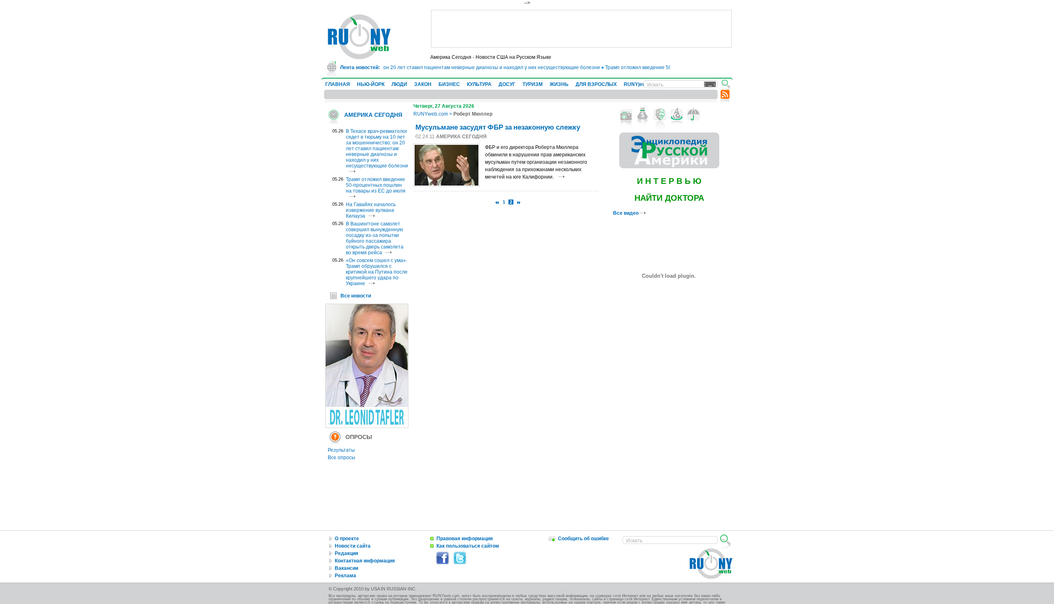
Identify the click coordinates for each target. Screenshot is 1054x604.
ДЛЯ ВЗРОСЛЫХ (596, 84)
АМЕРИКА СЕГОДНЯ (373, 115)
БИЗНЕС (449, 84)
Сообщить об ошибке (583, 538)
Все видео (626, 213)
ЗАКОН (422, 84)
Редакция (346, 553)
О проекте (347, 538)
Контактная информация (365, 561)
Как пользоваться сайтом (467, 546)
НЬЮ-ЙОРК (371, 84)
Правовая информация (464, 538)
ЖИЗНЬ (559, 84)
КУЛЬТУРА (479, 84)
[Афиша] (659, 115)
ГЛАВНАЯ (337, 84)
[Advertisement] (581, 28)
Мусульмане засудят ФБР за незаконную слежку (497, 127)
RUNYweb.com (430, 114)
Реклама (345, 575)
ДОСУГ (507, 84)
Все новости (355, 296)
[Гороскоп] (676, 115)
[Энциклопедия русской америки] (669, 167)
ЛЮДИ (399, 84)
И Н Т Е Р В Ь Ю (669, 181)
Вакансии (346, 568)
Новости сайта (353, 546)
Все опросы (341, 457)
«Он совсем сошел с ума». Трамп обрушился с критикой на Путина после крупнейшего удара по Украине (377, 272)
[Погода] (693, 115)
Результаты (341, 450)
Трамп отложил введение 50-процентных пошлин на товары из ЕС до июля (376, 185)
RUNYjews (636, 84)
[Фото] (626, 115)
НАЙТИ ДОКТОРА (669, 197)
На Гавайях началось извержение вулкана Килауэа (371, 210)
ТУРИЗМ (532, 84)
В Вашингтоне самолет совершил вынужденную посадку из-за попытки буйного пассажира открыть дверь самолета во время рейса (374, 238)
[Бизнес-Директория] (643, 115)
